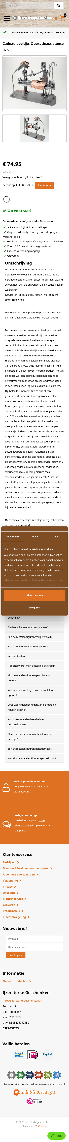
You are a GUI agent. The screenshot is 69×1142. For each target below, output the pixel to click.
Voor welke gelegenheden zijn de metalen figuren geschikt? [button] (32, 707)
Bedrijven (9, 862)
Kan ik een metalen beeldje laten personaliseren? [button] (26, 722)
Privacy (8, 886)
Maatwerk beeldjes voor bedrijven (26, 868)
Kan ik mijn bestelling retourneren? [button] (28, 646)
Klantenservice (13, 899)
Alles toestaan (34, 595)
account (24, 791)
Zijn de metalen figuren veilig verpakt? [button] (30, 636)
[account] (56, 19)
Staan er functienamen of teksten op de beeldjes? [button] (30, 736)
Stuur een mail (44, 185)
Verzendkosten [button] (16, 656)
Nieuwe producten (15, 981)
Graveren (9, 905)
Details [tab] (34, 536)
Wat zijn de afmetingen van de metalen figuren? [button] (30, 692)
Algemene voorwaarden (19, 874)
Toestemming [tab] (12, 536)
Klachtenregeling (14, 917)
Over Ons (9, 893)
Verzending (10, 880)
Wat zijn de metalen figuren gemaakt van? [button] (32, 758)
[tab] (34, 627)
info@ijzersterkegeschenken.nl (22, 1000)
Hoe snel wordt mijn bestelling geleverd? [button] (31, 665)
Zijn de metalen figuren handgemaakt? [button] (30, 748)
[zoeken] (58, 5)
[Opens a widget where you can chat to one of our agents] (56, 1136)
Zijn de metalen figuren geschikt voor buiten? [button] (29, 678)
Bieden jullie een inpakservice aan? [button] (28, 627)
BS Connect (41, 1126)
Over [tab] (56, 536)
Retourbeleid (11, 911)
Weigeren (34, 607)
